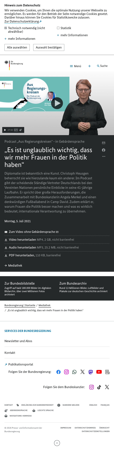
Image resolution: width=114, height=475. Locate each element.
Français (105, 405)
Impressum (65, 428)
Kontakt (9, 353)
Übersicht (104, 428)
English (93, 405)
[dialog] (57, 27)
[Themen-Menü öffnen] (89, 66)
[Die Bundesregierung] (13, 66)
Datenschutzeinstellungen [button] (96, 431)
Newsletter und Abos (19, 341)
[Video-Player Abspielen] (57, 103)
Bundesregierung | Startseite (19, 305)
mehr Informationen (21, 39)
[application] (57, 103)
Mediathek (15, 265)
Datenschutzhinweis (85, 428)
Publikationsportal (20, 364)
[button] (13, 130)
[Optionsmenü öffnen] (104, 157)
